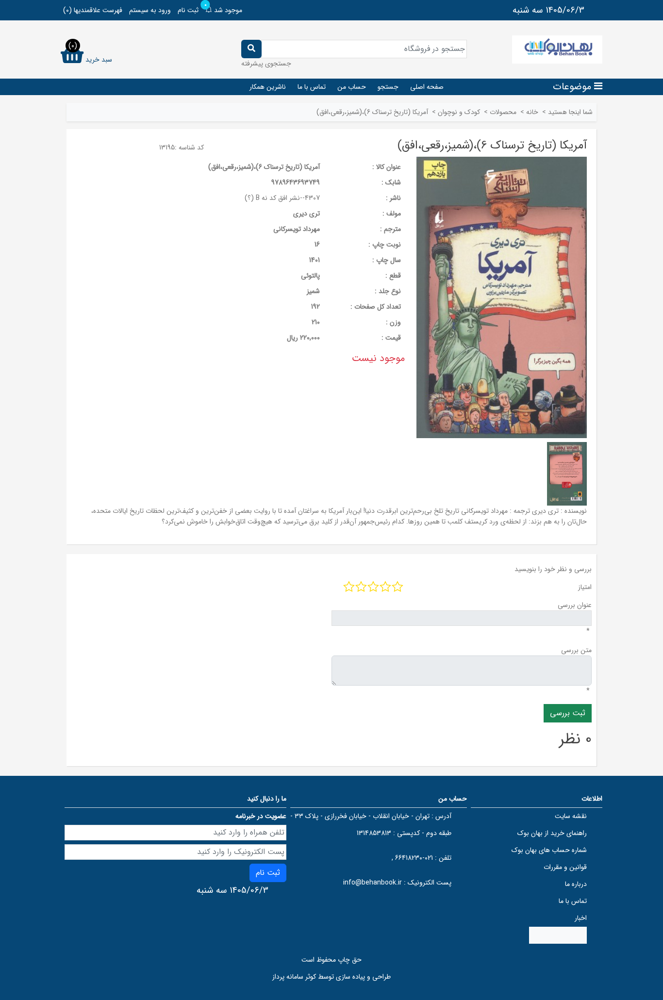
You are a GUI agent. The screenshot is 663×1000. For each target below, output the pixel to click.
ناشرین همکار (267, 87)
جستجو (388, 87)
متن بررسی (576, 650)
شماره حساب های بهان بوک (549, 850)
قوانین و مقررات (565, 867)
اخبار (581, 918)
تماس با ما (312, 87)
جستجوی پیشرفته (266, 63)
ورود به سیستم (150, 10)
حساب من (351, 87)
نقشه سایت (571, 816)
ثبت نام (188, 10)
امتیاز (585, 587)
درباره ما (576, 884)
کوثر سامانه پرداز (294, 976)
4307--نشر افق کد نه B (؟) (282, 198)
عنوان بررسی (575, 605)
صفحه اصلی (427, 87)
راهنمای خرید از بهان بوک (552, 833)
